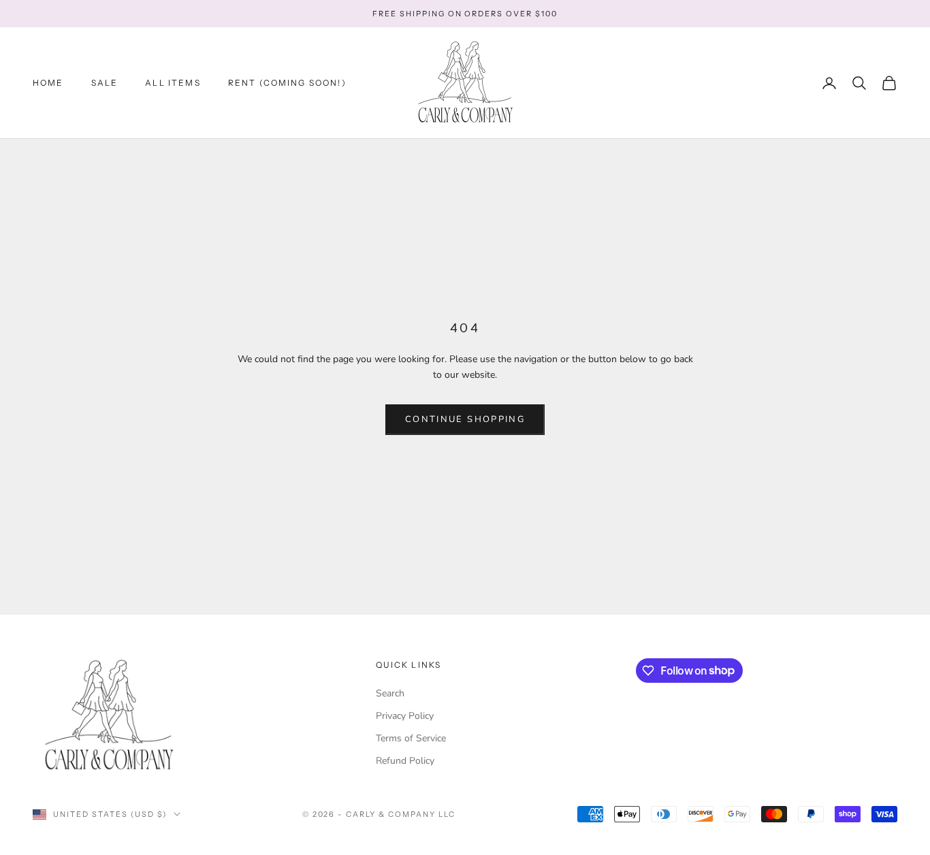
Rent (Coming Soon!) (287, 83)
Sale (104, 83)
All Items (172, 83)
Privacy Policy (405, 715)
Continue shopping (465, 419)
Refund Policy (405, 760)
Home (48, 83)
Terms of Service (411, 738)
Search (390, 693)
